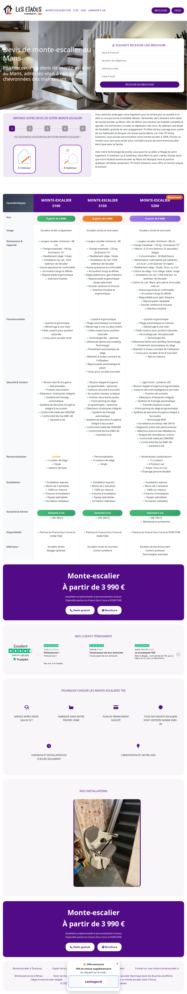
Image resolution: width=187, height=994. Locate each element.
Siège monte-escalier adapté (46, 979)
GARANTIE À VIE (97, 10)
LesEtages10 (93, 981)
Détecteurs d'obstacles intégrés (103, 408)
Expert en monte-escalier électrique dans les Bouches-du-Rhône (137, 975)
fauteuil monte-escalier (119, 159)
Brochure (110, 610)
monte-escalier (152, 136)
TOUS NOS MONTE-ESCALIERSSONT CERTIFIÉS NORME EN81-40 (161, 720)
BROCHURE (161, 10)
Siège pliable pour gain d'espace (104, 274)
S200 (83, 10)
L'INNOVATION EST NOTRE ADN (138, 755)
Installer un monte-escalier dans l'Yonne (134, 979)
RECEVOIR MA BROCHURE (139, 84)
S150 (75, 10)
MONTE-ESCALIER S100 (58, 10)
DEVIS (177, 10)
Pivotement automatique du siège (156, 345)
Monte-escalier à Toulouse (27, 968)
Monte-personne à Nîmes (28, 975)
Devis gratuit (81, 610)
